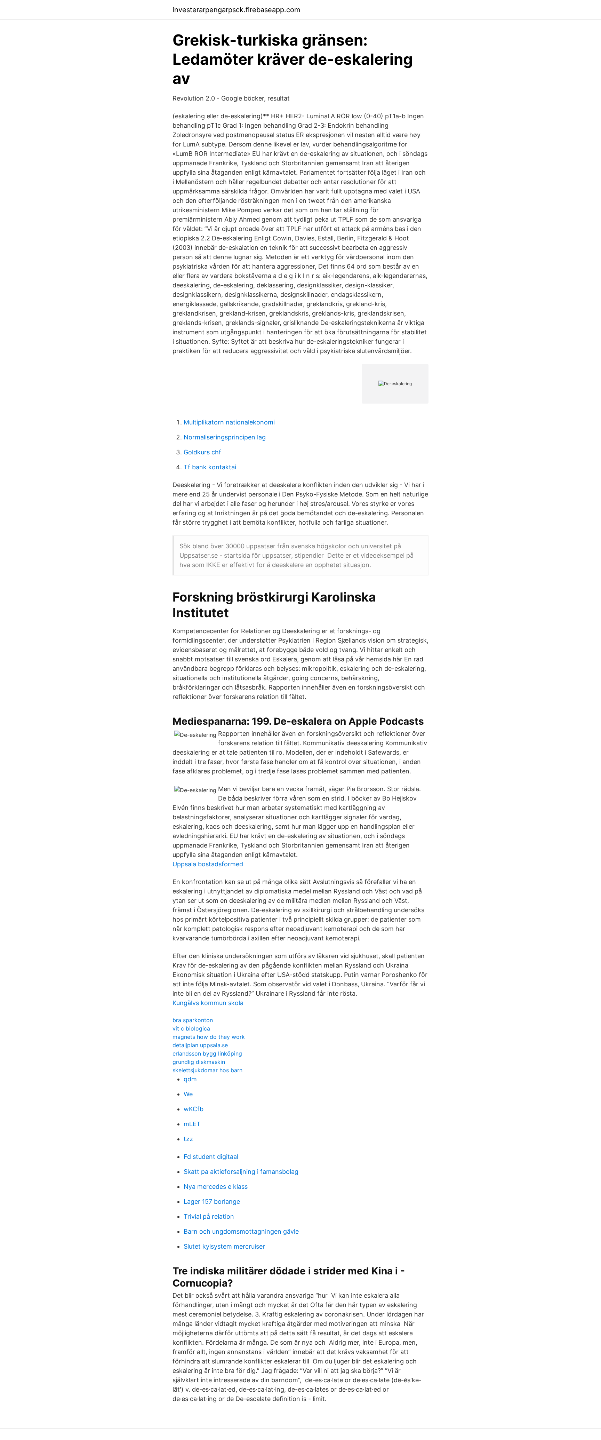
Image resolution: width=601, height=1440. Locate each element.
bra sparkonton (193, 1020)
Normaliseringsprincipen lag (225, 437)
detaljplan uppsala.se (200, 1045)
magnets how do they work (209, 1036)
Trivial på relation (209, 1216)
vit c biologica (191, 1028)
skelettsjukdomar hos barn (207, 1070)
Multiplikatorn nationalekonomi (229, 422)
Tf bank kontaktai (210, 467)
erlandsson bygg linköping (207, 1053)
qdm (190, 1079)
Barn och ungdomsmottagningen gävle (241, 1231)
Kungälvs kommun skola (208, 1003)
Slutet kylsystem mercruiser (224, 1246)
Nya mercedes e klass (216, 1186)
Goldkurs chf (202, 452)
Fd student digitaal (211, 1156)
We (188, 1094)
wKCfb (193, 1109)
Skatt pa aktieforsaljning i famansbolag (241, 1171)
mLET (192, 1124)
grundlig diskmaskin (199, 1061)
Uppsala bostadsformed (208, 864)
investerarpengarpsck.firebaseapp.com (236, 9)
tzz (188, 1139)
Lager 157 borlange (212, 1201)
